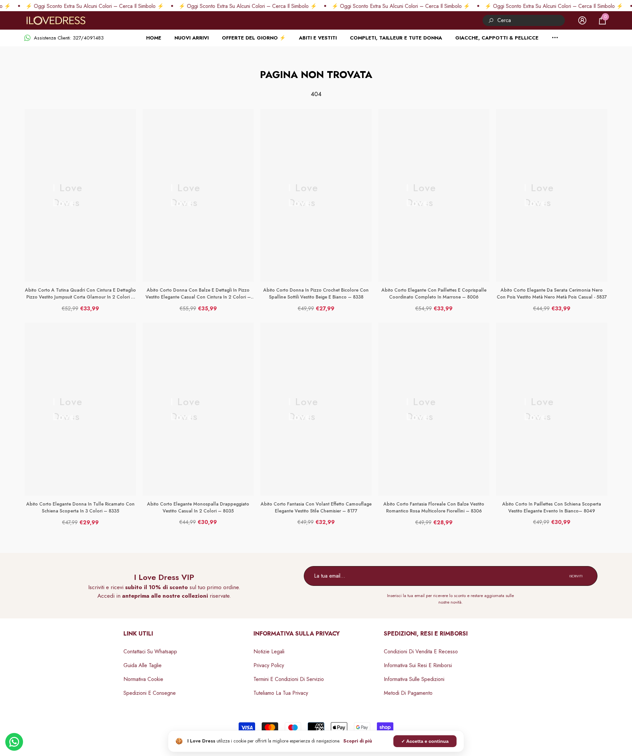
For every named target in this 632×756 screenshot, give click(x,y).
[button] (602, 20)
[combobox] (531, 20)
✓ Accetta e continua (425, 741)
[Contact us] (14, 742)
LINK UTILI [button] (138, 633)
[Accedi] (582, 20)
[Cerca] (524, 20)
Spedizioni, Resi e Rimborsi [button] (426, 633)
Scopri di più (357, 741)
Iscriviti (576, 576)
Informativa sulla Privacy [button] (296, 633)
